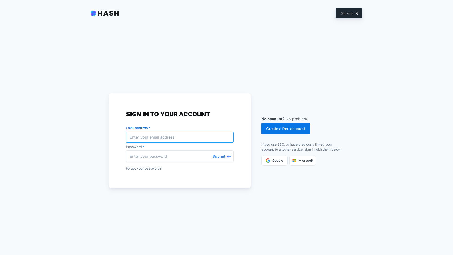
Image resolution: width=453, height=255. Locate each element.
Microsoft (305, 160)
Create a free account (285, 128)
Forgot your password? (143, 168)
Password (135, 147)
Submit (219, 156)
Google (277, 160)
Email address (138, 128)
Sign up (346, 13)
